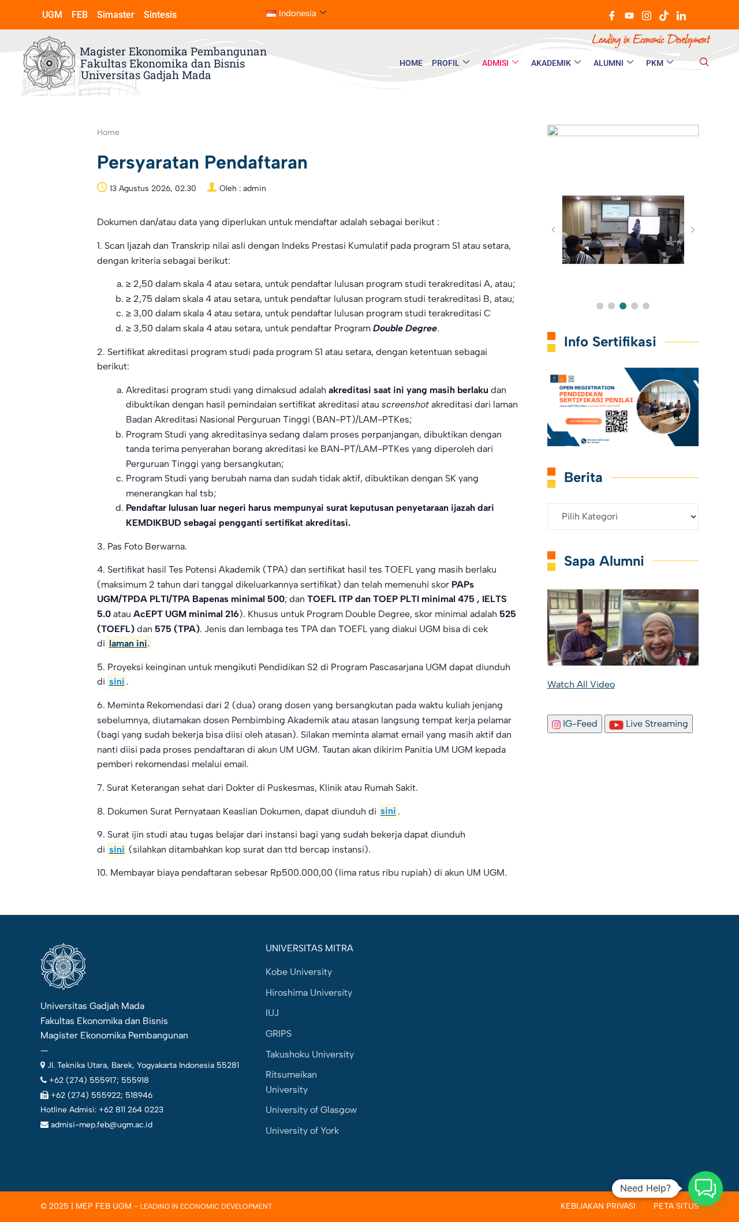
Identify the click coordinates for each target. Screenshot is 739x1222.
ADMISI (495, 63)
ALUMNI (609, 63)
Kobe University (299, 971)
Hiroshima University (309, 992)
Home (108, 132)
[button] (704, 63)
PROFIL (446, 63)
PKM (654, 63)
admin (254, 188)
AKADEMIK (551, 63)
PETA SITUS (676, 1206)
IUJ (272, 1012)
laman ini (128, 643)
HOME (411, 63)
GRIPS (279, 1033)
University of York (302, 1130)
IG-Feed (579, 723)
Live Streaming (656, 723)
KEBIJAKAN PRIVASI (598, 1206)
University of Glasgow (311, 1109)
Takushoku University (310, 1054)
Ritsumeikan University (291, 1082)
